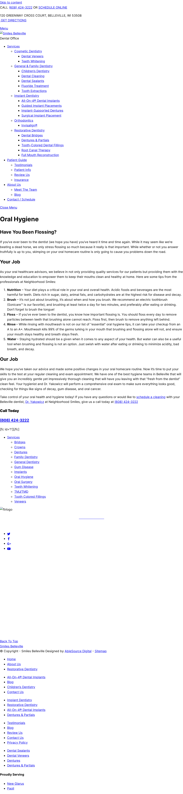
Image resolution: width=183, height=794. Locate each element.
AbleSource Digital (78, 651)
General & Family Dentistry (33, 66)
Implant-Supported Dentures (42, 110)
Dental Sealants (32, 81)
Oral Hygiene (23, 477)
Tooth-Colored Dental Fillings (42, 145)
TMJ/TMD (21, 491)
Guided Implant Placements (41, 106)
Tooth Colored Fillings (30, 496)
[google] (9, 543)
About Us (14, 184)
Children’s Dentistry (35, 71)
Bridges (19, 442)
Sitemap (101, 651)
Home (11, 659)
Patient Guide (17, 160)
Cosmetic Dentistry (28, 51)
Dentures (20, 452)
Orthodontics (23, 120)
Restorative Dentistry (29, 130)
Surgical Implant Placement (41, 115)
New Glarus (15, 783)
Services (13, 46)
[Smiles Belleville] (13, 33)
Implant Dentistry (26, 96)
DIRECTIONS (13, 20)
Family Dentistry (26, 457)
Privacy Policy (17, 742)
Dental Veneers (32, 56)
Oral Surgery (23, 482)
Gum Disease (23, 467)
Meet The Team (25, 189)
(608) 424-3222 (20, 7)
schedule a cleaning (150, 397)
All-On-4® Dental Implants (40, 101)
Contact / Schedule (21, 199)
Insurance (21, 180)
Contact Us (15, 692)
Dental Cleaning (32, 76)
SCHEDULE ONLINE (52, 7)
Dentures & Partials (35, 140)
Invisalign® (29, 125)
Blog (17, 194)
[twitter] (8, 533)
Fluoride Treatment (35, 86)
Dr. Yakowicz (34, 402)
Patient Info (22, 170)
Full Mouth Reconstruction (40, 155)
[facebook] (8, 538)
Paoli (10, 788)
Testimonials (23, 165)
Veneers (20, 501)
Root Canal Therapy (35, 150)
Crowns (19, 447)
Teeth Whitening (33, 61)
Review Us (22, 175)
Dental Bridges (32, 135)
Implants (20, 472)
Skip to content (11, 2)
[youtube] (9, 548)
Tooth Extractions (34, 91)
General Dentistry (26, 462)
